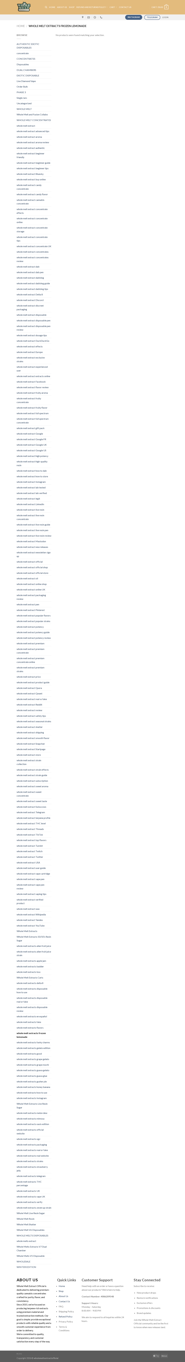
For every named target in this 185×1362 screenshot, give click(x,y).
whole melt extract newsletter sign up (34, 554)
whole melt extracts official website (30, 1131)
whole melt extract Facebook (31, 381)
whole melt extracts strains (30, 1161)
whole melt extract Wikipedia (31, 914)
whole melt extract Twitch (29, 851)
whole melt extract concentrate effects (32, 211)
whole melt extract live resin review (34, 535)
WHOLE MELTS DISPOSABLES (32, 1235)
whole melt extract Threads (30, 829)
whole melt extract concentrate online (32, 220)
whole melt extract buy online (31, 179)
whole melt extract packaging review (31, 597)
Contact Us (64, 1301)
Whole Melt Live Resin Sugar (31, 1213)
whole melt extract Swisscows (31, 806)
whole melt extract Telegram (31, 812)
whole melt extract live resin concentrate (30, 517)
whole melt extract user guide (31, 868)
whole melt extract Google (30, 433)
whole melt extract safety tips (31, 715)
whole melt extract (26, 125)
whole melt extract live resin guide (33, 524)
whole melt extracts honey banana (33, 1087)
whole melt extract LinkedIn (30, 504)
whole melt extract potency (30, 626)
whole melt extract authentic (31, 148)
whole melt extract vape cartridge (33, 873)
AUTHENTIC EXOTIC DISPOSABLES (28, 46)
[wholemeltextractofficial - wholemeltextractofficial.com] (29, 7)
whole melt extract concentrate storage (32, 229)
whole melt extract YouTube (31, 925)
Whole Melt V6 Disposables (31, 1229)
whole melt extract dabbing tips (32, 289)
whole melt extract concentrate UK (34, 246)
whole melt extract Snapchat (31, 743)
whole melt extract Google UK (32, 444)
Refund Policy (65, 1316)
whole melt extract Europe (30, 352)
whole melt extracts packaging (32, 1144)
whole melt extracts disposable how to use (32, 990)
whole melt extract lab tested (31, 487)
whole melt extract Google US (31, 450)
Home (21, 26)
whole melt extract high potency (32, 456)
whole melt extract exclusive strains (31, 359)
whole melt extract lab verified (32, 493)
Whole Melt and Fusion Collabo (32, 114)
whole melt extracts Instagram (32, 1098)
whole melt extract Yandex (30, 920)
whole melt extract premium (30, 643)
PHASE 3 (21, 92)
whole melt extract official (30, 561)
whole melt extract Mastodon (31, 541)
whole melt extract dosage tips (32, 335)
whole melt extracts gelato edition (33, 1048)
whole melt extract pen (28, 604)
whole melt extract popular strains (33, 621)
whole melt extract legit (28, 498)
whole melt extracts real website (33, 1155)
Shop (71, 7)
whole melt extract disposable (31, 314)
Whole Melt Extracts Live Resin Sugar (32, 1105)
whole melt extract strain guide (32, 775)
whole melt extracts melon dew (32, 1113)
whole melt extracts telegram (31, 1176)
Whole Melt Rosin (25, 1218)
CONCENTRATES (26, 58)
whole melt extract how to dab (32, 470)
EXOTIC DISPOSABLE (28, 75)
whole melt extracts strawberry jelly (32, 1168)
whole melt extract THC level (31, 823)
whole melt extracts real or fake (32, 1150)
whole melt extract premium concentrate (30, 651)
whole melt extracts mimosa (30, 1118)
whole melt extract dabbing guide (33, 283)
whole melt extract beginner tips (33, 168)
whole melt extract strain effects (33, 769)
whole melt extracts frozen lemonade (31, 1035)
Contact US (125, 7)
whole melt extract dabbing (30, 277)
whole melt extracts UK (28, 1190)
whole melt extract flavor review (33, 387)
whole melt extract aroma (29, 136)
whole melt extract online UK (31, 589)
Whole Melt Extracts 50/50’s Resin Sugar (34, 938)
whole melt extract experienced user (32, 368)
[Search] (46, 7)
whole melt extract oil (27, 578)
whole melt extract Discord (30, 300)
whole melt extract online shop (32, 584)
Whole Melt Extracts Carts (30, 977)
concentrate (23, 53)
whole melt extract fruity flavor (32, 407)
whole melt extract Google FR (31, 439)
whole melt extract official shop (32, 567)
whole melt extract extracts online (33, 376)
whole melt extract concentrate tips (32, 239)
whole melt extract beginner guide (33, 162)
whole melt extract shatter (30, 727)
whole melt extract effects (30, 346)
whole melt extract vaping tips (31, 894)
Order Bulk (22, 86)
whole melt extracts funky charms (33, 1042)
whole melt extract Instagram (31, 481)
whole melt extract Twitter (30, 856)
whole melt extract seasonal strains (34, 721)
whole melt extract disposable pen (33, 320)
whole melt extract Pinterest (31, 610)
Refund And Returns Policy (91, 7)
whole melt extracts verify (29, 1202)
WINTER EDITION (26, 1267)
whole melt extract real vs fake (32, 699)
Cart (112, 7)
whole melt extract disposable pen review (33, 328)
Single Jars (22, 97)
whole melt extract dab (28, 266)
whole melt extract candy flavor (32, 194)
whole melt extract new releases (32, 547)
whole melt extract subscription (32, 780)
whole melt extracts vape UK (31, 1196)
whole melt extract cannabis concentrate (30, 201)
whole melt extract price (29, 676)
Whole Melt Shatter (26, 1224)
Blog (19, 1354)
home (52, 7)
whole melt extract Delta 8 (30, 294)
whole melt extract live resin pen (32, 530)
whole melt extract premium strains (30, 669)
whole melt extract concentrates (33, 251)
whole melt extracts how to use (32, 1092)
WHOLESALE (23, 1261)
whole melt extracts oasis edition (33, 1124)
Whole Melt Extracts (27, 931)
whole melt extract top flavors (31, 840)
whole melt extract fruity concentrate (29, 400)
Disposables (23, 64)
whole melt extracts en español (32, 1016)
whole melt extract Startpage (31, 749)
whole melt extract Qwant (29, 693)
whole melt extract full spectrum (33, 413)
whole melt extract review (29, 710)
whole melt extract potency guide (33, 632)
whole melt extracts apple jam (31, 960)
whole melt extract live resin (30, 509)
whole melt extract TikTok (30, 834)
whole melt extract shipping (30, 732)
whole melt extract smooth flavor (33, 738)
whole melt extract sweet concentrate (29, 793)
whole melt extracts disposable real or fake (32, 999)
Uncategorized (24, 103)
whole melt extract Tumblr (30, 845)
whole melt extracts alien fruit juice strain (34, 953)
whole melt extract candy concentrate (29, 187)
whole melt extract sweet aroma (32, 786)
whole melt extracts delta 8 (30, 983)
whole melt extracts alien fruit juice (34, 946)
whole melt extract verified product (30, 901)
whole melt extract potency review (34, 637)
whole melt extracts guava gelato (33, 1070)
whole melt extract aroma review (33, 142)
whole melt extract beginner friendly (30, 155)
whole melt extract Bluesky (30, 174)
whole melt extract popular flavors (34, 615)
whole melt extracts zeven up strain (34, 1207)
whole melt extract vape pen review (30, 886)
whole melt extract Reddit (29, 704)
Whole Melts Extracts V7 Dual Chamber (32, 1248)
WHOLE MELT (24, 109)
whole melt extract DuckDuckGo (33, 340)
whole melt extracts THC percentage (29, 1183)
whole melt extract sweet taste (32, 801)
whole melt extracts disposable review (32, 1009)
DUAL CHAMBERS (26, 70)
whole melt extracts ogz (28, 1139)
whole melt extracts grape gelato (33, 1059)
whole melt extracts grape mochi (33, 1064)
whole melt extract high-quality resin (32, 463)
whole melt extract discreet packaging (30, 307)
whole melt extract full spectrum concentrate (33, 420)
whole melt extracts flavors (30, 1027)
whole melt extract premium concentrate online (30, 660)
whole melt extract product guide (33, 682)
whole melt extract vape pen (30, 879)
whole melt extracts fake (29, 1022)
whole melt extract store (29, 754)
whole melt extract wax (28, 908)
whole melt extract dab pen (30, 272)
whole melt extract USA (28, 862)
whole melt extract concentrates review (33, 259)
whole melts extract (26, 1241)
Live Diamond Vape (26, 81)
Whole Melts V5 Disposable (31, 1255)
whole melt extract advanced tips (33, 131)
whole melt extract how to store (32, 476)
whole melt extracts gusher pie (32, 1081)
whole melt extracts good (29, 1053)
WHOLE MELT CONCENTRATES (34, 120)
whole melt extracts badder (30, 966)
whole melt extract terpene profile (33, 817)
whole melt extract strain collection (29, 762)
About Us (62, 7)
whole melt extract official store (32, 573)
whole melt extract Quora (29, 688)
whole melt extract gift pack (31, 428)
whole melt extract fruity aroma (32, 392)
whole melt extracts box (28, 972)
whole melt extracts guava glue (32, 1075)
